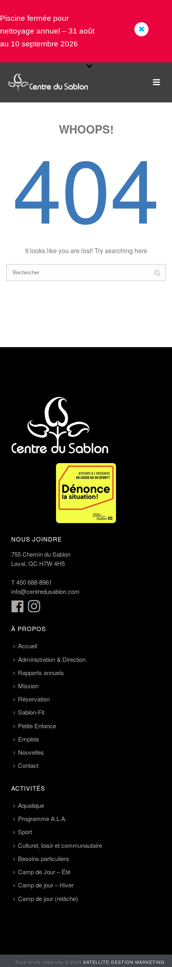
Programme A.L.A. (42, 818)
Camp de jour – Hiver (46, 885)
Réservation (34, 699)
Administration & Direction (52, 659)
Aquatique (31, 805)
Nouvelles (31, 752)
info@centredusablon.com (45, 591)
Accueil (27, 645)
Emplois (28, 739)
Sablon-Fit (31, 712)
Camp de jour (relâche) (48, 898)
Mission (28, 685)
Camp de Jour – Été (44, 871)
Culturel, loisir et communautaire (60, 845)
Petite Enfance (37, 725)
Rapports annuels (41, 672)
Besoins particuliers (43, 858)
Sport (25, 831)
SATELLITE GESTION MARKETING (124, 962)
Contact (28, 765)
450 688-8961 (34, 582)
